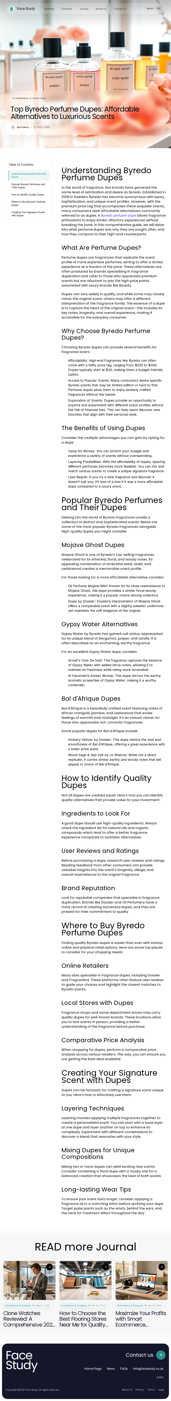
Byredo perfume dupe (118, 215)
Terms (151, 1389)
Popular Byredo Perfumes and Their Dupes (28, 186)
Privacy (140, 1389)
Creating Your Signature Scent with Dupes (28, 214)
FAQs (124, 1369)
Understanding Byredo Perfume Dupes (29, 175)
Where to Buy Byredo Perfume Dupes (29, 203)
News (111, 1369)
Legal (161, 1389)
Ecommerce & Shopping (29, 98)
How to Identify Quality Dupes (28, 194)
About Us (127, 1389)
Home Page (93, 1369)
